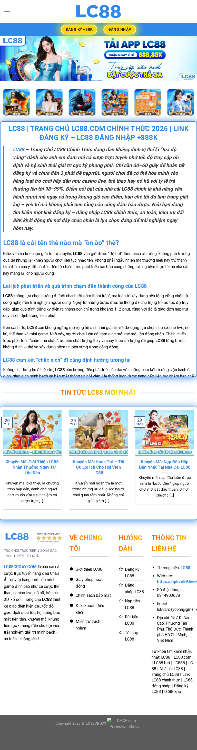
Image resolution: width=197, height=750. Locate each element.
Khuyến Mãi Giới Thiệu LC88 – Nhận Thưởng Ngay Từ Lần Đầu (32, 484)
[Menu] (7, 11)
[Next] (186, 66)
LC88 (18, 166)
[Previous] (10, 66)
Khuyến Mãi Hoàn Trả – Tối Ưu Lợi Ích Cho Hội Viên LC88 (98, 484)
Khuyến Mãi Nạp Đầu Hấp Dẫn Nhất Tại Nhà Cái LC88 (165, 481)
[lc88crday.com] (98, 11)
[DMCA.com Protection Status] (124, 740)
